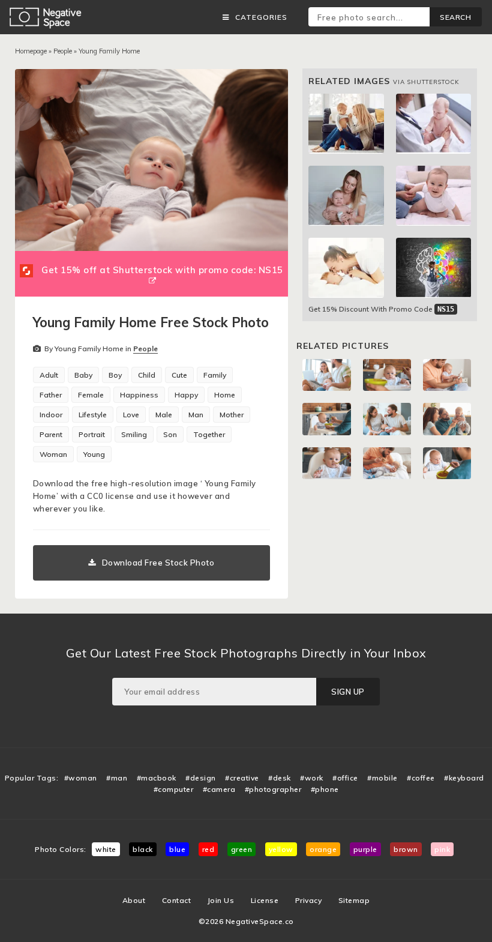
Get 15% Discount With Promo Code (381, 308)
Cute (179, 374)
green (242, 849)
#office (345, 777)
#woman (80, 777)
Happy (186, 394)
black (143, 849)
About (134, 900)
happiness (139, 394)
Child (146, 374)
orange (323, 849)
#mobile (382, 777)
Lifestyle (93, 414)
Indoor (51, 414)
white (105, 849)
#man (116, 777)
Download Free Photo (158, 562)
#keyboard (464, 777)
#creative (242, 777)
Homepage (31, 51)
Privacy (308, 900)
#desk (279, 777)
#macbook (156, 777)
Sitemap (354, 900)
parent (51, 434)
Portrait (92, 434)
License (265, 900)
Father (51, 394)
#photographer (273, 789)
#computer (174, 789)
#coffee (421, 777)
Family (214, 374)
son (170, 434)
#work (311, 777)
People (62, 51)
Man (195, 414)
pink (442, 849)
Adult (49, 374)
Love (131, 414)
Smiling (134, 434)
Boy (115, 374)
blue (177, 849)
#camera (219, 789)
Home (224, 394)
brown (406, 849)
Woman (53, 454)
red (208, 849)
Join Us (221, 900)
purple (365, 849)
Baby (83, 374)
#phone (325, 789)
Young (94, 454)
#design (200, 777)
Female (91, 394)
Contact (176, 900)
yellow (281, 849)
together (209, 434)
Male (163, 414)
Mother (232, 414)
